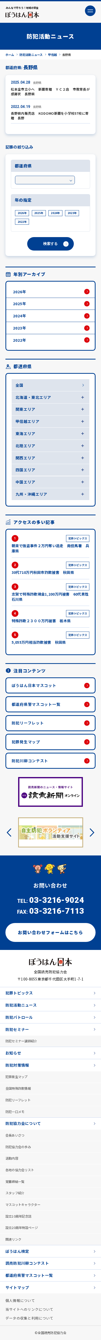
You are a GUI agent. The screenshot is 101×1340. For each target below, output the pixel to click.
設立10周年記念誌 (18, 1216)
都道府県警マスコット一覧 (36, 704)
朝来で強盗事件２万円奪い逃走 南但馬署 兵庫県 (50, 544)
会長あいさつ (15, 1135)
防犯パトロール (19, 1017)
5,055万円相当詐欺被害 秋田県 (49, 639)
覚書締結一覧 (15, 1181)
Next (90, 833)
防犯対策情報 (17, 1065)
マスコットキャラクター (22, 1204)
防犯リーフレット (28, 723)
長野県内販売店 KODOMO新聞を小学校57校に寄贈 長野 (50, 115)
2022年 (22, 222)
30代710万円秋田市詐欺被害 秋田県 (49, 569)
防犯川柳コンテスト (30, 760)
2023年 (72, 213)
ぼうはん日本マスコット (34, 685)
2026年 (22, 213)
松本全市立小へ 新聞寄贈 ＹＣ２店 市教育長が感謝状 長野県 (50, 91)
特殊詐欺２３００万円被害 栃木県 (49, 617)
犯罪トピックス (19, 992)
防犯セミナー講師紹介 (21, 1041)
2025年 (38, 213)
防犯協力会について (23, 1123)
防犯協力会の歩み (18, 1147)
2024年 (55, 213)
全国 (20, 385)
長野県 (37, 82)
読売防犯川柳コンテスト (27, 1263)
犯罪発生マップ (26, 741)
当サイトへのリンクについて (29, 1309)
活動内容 (11, 1158)
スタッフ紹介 (15, 1193)
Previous (11, 833)
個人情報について (20, 1300)
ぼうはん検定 (17, 1251)
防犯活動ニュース (21, 1005)
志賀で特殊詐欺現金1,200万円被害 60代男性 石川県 (51, 593)
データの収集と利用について (29, 1318)
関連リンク (13, 1239)
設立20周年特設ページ (21, 1227)
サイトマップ (17, 1287)
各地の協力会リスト (19, 1170)
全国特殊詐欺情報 (18, 1088)
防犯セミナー (17, 1029)
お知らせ (13, 1053)
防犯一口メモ (15, 1111)
